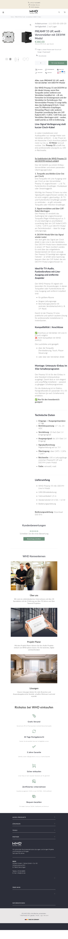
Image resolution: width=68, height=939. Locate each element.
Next (30, 38)
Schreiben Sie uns (35, 5)
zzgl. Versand (44, 915)
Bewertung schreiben (34, 539)
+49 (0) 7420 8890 (35, 2)
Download (58, 512)
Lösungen (34, 688)
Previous (3, 38)
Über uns (34, 595)
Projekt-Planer (34, 642)
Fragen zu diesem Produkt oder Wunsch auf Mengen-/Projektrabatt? (49, 51)
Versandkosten (42, 56)
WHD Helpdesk (35, 7)
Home (12, 17)
